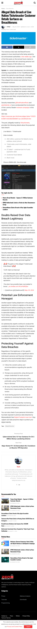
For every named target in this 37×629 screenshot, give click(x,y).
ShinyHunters (25, 123)
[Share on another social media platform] (30, 47)
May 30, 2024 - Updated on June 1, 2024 (23, 27)
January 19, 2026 (12, 521)
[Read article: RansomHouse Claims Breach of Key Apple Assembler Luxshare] (5, 559)
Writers (18, 616)
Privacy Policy (26, 616)
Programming (5, 603)
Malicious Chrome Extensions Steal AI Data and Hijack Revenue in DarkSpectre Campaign (22, 542)
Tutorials (4, 600)
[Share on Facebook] (7, 47)
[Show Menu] (2, 3)
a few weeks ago (26, 57)
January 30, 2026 (15, 546)
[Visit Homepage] (18, 3)
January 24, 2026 (15, 510)
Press (11, 616)
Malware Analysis (25, 596)
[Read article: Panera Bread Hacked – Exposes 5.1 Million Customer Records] (5, 501)
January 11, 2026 (13, 531)
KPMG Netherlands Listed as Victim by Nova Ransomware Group (19, 204)
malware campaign (22, 107)
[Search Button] (35, 3)
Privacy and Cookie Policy (14, 627)
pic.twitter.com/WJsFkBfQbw (18, 286)
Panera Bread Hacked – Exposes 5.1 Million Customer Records (18, 199)
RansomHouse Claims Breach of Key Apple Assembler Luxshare (18, 208)
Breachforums (10, 426)
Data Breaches (9, 8)
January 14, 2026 (10, 526)
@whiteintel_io (6, 105)
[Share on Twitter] (18, 47)
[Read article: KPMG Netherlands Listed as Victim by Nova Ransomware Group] (5, 508)
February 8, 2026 (15, 503)
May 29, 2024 (29, 290)
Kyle (8, 27)
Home (3, 8)
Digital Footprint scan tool (23, 417)
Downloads (23, 600)
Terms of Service (6, 618)
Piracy (3, 596)
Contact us (4, 616)
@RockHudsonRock (21, 103)
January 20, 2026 (11, 515)
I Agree (28, 626)
